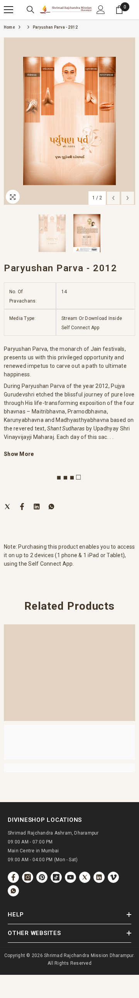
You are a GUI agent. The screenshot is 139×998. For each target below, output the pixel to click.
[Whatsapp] (51, 506)
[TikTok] (56, 877)
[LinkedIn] (36, 506)
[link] (69, 742)
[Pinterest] (41, 877)
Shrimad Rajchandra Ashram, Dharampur (53, 833)
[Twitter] (7, 506)
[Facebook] (22, 506)
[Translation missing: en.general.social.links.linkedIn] (99, 877)
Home (9, 27)
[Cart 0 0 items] (119, 9)
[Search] (30, 9)
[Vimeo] (113, 877)
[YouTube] (70, 877)
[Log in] (101, 9)
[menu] (8, 9)
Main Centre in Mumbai (33, 850)
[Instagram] (27, 877)
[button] (113, 198)
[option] (69, 121)
